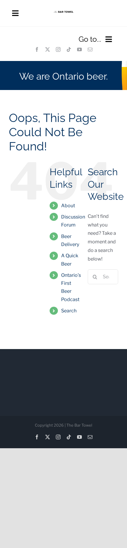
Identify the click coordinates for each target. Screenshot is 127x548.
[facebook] (37, 49)
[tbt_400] (63, 13)
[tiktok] (68, 49)
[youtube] (79, 49)
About (68, 205)
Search (68, 311)
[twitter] (47, 49)
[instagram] (58, 49)
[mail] (90, 49)
